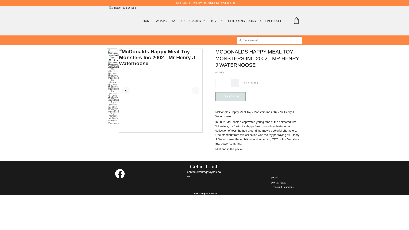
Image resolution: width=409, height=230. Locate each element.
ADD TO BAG (230, 96)
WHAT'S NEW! (165, 21)
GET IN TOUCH (270, 21)
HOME (147, 21)
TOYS (214, 21)
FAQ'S (274, 178)
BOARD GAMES (190, 21)
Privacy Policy (278, 182)
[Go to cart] (296, 21)
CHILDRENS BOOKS (242, 21)
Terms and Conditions (282, 187)
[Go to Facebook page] (120, 173)
